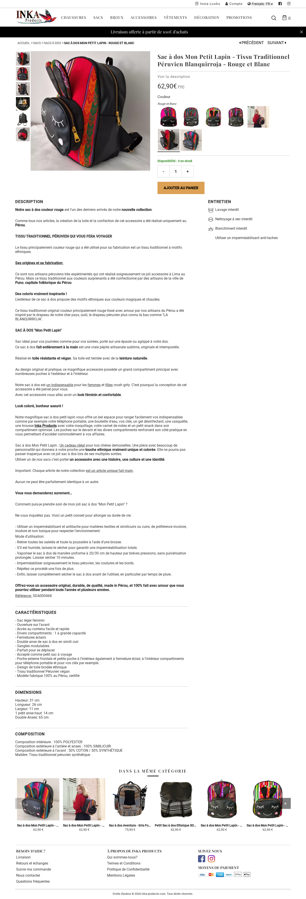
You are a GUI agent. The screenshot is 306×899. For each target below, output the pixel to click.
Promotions (239, 17)
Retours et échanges (32, 863)
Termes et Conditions (123, 863)
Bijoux (116, 17)
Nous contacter (28, 875)
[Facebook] (280, 4)
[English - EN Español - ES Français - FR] (262, 4)
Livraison (23, 857)
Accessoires (144, 17)
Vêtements (175, 17)
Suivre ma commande (33, 869)
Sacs (98, 17)
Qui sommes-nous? (122, 857)
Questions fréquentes (33, 881)
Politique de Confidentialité (128, 869)
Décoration (206, 17)
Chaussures (73, 17)
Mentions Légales (121, 875)
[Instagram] (289, 4)
